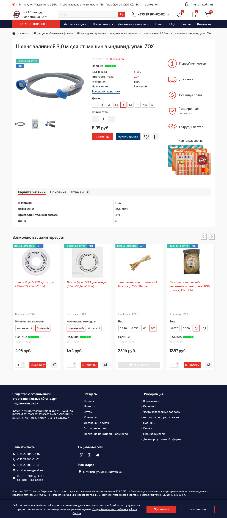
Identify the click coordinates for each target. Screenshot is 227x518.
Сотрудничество (95, 428)
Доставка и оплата (132, 24)
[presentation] (204, 237)
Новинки (149, 422)
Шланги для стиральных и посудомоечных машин (107, 33)
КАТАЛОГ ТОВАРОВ (32, 24)
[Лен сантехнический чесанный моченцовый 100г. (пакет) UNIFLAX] (191, 262)
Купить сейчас (128, 136)
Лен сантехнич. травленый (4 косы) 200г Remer (137, 284)
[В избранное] (146, 136)
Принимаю (161, 509)
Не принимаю (198, 509)
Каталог (25, 33)
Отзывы (79, 192)
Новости (89, 406)
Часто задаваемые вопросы (161, 411)
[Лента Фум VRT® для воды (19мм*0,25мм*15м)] (36, 262)
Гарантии (149, 406)
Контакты (204, 24)
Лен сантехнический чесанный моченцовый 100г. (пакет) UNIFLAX (190, 286)
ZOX (136, 76)
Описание (58, 192)
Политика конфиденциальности (106, 433)
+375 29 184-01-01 (27, 459)
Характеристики (32, 192)
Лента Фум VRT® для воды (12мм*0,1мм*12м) (86, 284)
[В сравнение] (156, 136)
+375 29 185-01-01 (27, 464)
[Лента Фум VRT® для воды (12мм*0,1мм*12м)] (88, 262)
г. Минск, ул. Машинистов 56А (36, 4)
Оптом (158, 24)
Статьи (186, 24)
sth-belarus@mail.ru (30, 470)
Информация (153, 394)
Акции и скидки (75, 24)
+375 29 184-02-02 (28, 453)
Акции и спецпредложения (161, 417)
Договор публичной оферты (162, 439)
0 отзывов (117, 58)
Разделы (91, 394)
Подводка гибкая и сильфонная (53, 33)
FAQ (172, 24)
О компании (101, 24)
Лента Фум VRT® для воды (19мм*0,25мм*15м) (34, 284)
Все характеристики (106, 91)
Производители (154, 433)
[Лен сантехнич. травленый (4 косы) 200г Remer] (139, 262)
